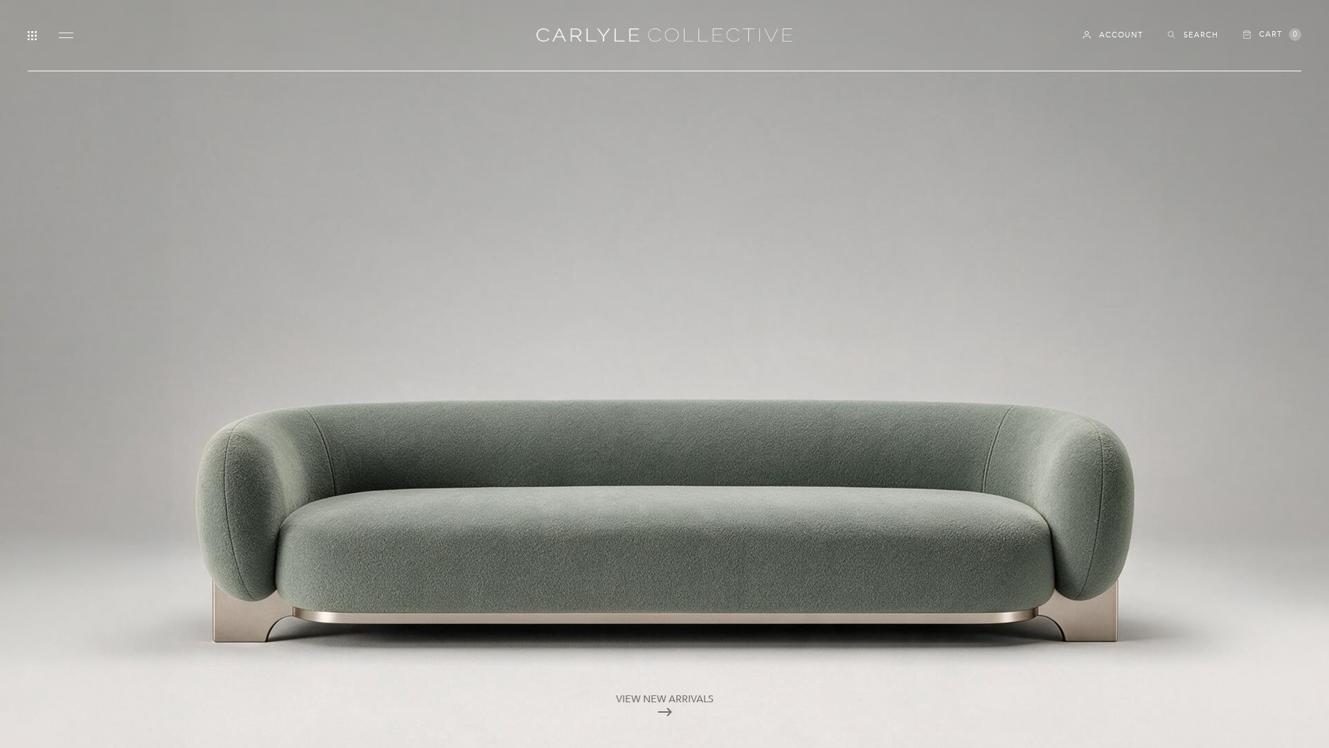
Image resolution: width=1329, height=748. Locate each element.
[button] (1272, 35)
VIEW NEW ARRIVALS (665, 699)
